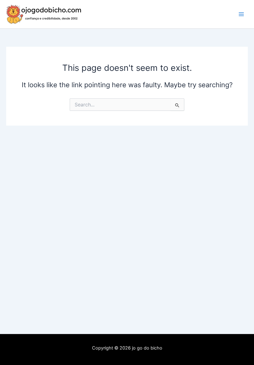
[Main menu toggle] (241, 14)
